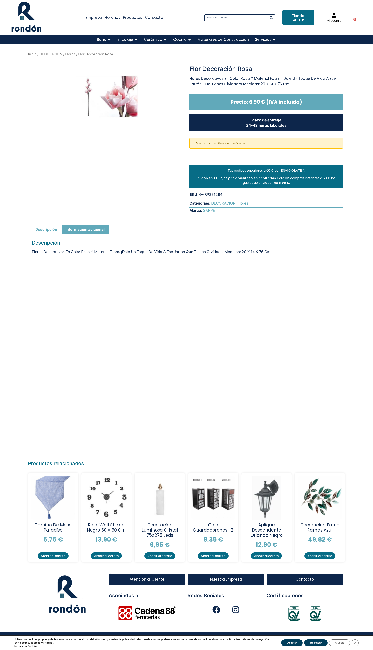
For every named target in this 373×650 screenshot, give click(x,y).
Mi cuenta (333, 20)
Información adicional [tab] (85, 229)
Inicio (32, 54)
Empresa (94, 17)
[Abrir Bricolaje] (136, 39)
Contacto (154, 17)
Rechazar (316, 643)
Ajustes (339, 643)
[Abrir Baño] (109, 39)
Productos (132, 17)
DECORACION (51, 54)
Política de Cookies (25, 646)
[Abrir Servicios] (274, 39)
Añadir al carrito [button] (53, 556)
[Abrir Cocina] (189, 39)
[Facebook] (216, 609)
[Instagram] (235, 609)
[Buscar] (271, 18)
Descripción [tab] (46, 229)
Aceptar (292, 643)
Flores (70, 54)
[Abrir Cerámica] (165, 39)
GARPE (209, 210)
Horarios (112, 17)
